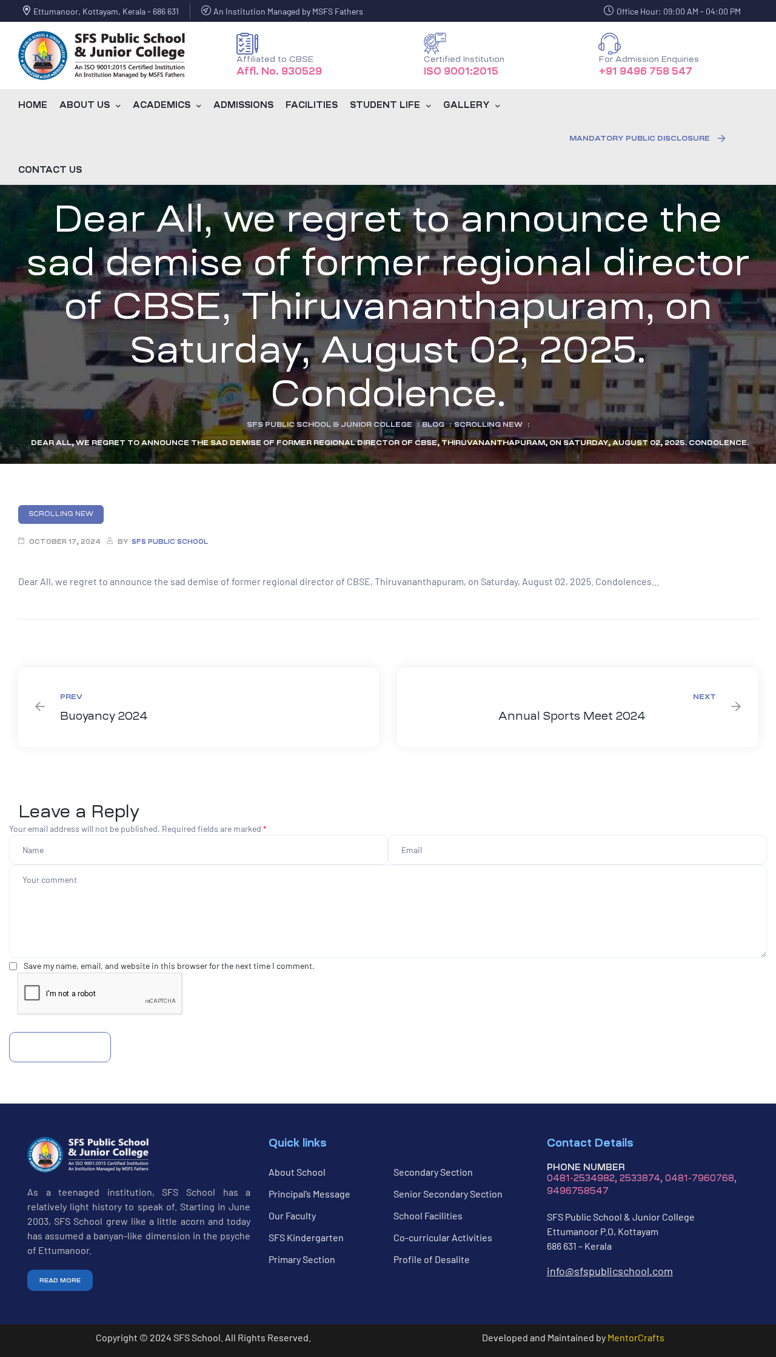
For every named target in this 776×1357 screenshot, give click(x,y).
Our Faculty (292, 1215)
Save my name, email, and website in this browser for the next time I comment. (169, 965)
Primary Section (302, 1259)
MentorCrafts (635, 1337)
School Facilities (428, 1215)
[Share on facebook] (24, 639)
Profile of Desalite (431, 1259)
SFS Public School (170, 541)
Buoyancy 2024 (198, 707)
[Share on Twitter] (35, 639)
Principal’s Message (309, 1193)
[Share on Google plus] (67, 639)
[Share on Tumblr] (56, 639)
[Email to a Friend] (89, 639)
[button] (647, 138)
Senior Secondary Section (448, 1193)
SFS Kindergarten (306, 1237)
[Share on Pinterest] (78, 639)
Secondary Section (433, 1172)
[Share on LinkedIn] (45, 639)
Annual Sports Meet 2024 (577, 707)
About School (297, 1172)
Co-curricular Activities (442, 1237)
